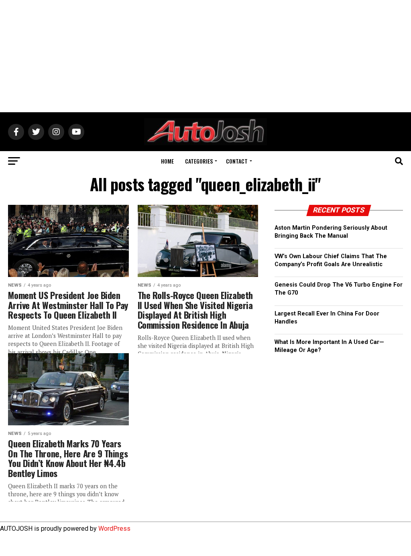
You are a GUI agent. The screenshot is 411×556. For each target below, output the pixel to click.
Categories (199, 161)
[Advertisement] (205, 56)
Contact (237, 161)
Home (167, 161)
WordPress (114, 528)
